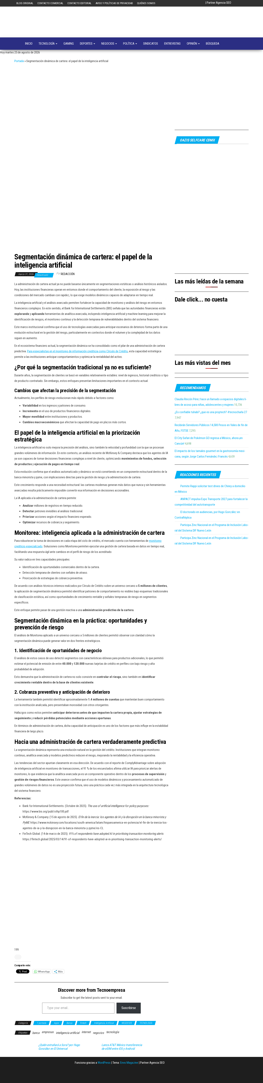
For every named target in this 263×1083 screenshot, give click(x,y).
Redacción (68, 274)
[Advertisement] (131, 95)
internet (86, 1032)
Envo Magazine (129, 1063)
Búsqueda (212, 43)
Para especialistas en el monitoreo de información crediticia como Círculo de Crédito (77, 351)
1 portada (41, 1023)
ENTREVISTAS (172, 43)
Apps (56, 1023)
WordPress (104, 1063)
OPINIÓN (192, 43)
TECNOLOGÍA (47, 43)
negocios (98, 1033)
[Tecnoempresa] (16, 43)
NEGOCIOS (108, 43)
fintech (83, 1023)
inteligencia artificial (67, 1033)
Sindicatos (150, 43)
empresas (48, 1032)
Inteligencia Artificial (104, 1023)
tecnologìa (112, 1032)
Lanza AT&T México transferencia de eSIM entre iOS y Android (122, 1047)
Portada (19, 61)
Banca (69, 1023)
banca (35, 1033)
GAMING (68, 43)
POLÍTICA (129, 43)
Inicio (28, 43)
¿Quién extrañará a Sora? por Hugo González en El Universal (59, 1047)
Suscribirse (128, 1008)
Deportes (86, 43)
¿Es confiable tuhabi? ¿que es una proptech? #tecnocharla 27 (211, 412)
